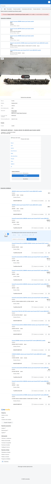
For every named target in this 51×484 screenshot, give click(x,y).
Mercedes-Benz (14, 156)
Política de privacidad (5, 440)
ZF (11, 166)
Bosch (12, 143)
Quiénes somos (4, 415)
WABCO (12, 163)
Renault (12, 158)
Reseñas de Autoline (5, 444)
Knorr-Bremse (14, 150)
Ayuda (2, 417)
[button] (49, 2)
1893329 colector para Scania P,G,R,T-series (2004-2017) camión (27, 191)
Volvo (12, 161)
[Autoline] (5, 9)
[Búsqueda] (49, 6)
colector (13, 105)
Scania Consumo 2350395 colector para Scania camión (22, 21)
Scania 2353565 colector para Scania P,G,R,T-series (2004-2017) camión (28, 340)
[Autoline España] (8, 2)
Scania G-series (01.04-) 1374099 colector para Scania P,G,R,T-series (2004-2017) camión (29, 43)
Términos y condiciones (6, 438)
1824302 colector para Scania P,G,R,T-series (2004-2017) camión (27, 204)
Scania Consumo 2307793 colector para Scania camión (22, 28)
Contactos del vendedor (6, 419)
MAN (12, 153)
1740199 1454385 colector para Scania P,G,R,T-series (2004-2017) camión (29, 354)
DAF (12, 145)
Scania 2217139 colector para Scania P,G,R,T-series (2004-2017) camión (25, 50)
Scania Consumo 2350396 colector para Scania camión (22, 35)
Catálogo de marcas (5, 447)
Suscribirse (32, 239)
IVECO (12, 148)
